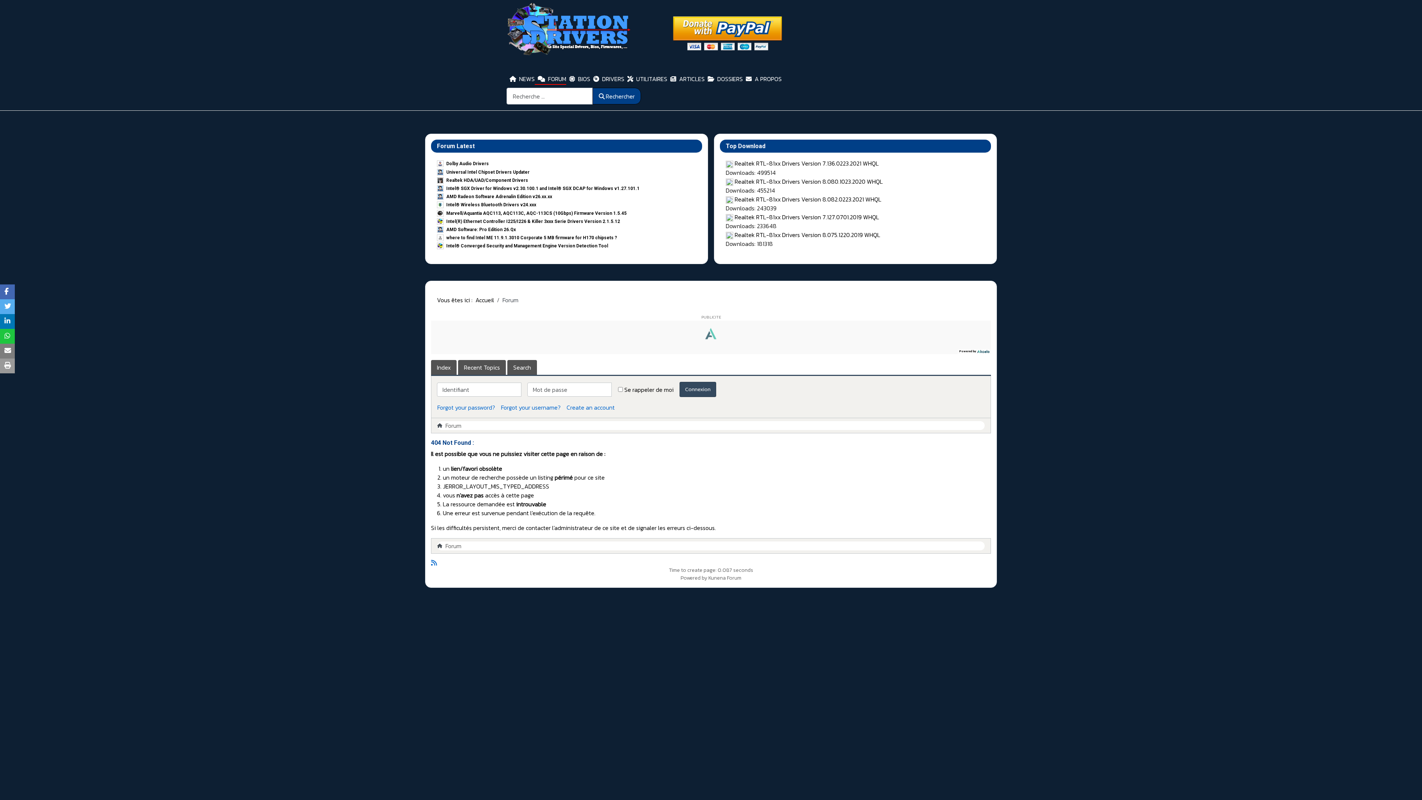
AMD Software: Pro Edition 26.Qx (481, 229)
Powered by (694, 578)
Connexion (698, 389)
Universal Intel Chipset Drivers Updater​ (488, 172)
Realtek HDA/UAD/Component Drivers (487, 180)
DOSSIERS (730, 78)
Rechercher (620, 96)
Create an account (591, 407)
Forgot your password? (466, 407)
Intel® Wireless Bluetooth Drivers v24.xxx (491, 204)
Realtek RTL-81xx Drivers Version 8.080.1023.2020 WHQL (809, 181)
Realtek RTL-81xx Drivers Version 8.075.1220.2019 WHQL (807, 234)
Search (522, 367)
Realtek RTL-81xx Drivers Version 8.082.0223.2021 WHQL (808, 199)
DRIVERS (613, 78)
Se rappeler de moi (649, 389)
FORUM (557, 78)
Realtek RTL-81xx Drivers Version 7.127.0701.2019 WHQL (807, 217)
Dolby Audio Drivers (467, 163)
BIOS (584, 78)
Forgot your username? (531, 407)
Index (444, 367)
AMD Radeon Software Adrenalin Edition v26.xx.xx (499, 196)
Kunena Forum (724, 578)
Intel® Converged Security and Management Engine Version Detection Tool (527, 246)
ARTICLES (692, 78)
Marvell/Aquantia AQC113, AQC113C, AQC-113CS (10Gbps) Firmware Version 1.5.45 (536, 213)
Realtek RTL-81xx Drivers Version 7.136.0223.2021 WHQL (807, 163)
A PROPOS (768, 78)
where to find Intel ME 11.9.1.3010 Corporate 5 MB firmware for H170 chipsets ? (531, 237)
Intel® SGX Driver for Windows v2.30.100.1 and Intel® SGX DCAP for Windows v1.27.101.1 (543, 188)
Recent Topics (482, 367)
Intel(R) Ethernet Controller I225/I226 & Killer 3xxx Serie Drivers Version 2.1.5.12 (533, 221)
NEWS (527, 78)
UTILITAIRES (651, 78)
